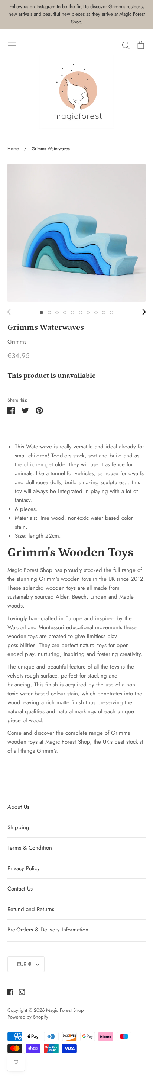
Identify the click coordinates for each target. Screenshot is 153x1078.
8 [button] (96, 312)
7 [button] (88, 312)
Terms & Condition (29, 848)
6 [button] (80, 312)
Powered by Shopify (27, 1016)
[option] (76, 233)
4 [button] (64, 312)
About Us (18, 807)
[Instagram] (19, 991)
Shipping (18, 827)
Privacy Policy (23, 868)
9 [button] (103, 312)
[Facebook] (7, 991)
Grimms (16, 342)
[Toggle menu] (12, 44)
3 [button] (57, 312)
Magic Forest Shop (64, 1010)
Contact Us (20, 889)
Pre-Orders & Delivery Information (47, 930)
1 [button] (41, 312)
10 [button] (111, 312)
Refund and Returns (30, 909)
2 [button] (49, 312)
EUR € (24, 964)
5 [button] (72, 312)
